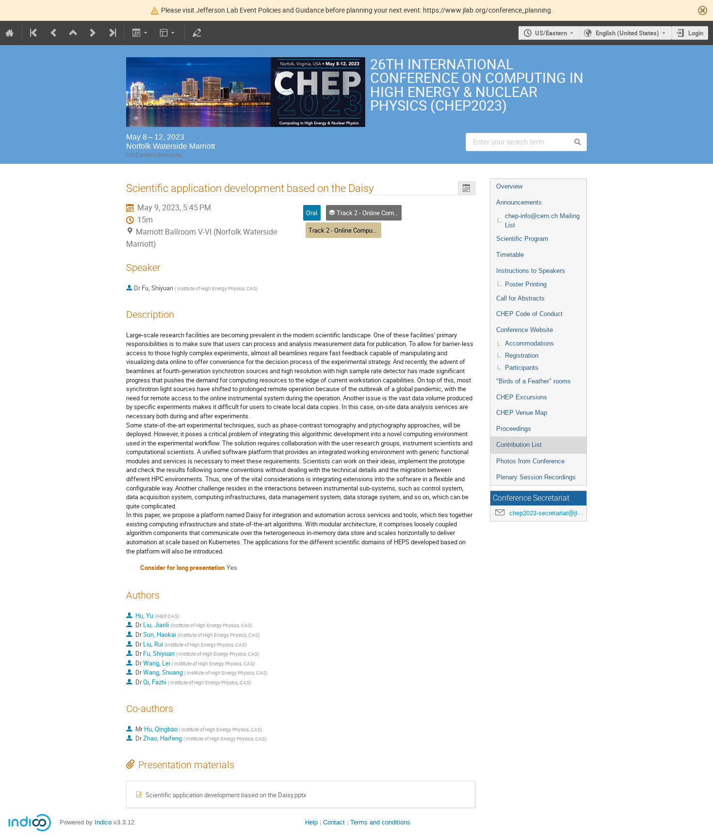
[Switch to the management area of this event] (197, 33)
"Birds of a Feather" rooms (533, 381)
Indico (103, 822)
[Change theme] (168, 33)
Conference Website (524, 329)
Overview (509, 186)
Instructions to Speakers (530, 270)
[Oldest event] (34, 33)
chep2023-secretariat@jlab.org (552, 513)
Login (695, 33)
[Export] (140, 33)
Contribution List (519, 444)
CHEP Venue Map (521, 412)
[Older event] (54, 33)
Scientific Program (522, 238)
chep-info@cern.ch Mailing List (542, 220)
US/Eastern (551, 33)
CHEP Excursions (521, 397)
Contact (334, 822)
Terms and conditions (380, 822)
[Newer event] (92, 33)
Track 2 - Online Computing (345, 230)
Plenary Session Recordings (536, 477)
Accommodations (529, 343)
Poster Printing (526, 284)
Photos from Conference (530, 461)
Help (311, 822)
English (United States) (627, 33)
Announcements (519, 202)
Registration (521, 355)
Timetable (510, 254)
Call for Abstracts (520, 298)
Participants (521, 367)
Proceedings (513, 428)
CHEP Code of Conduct (529, 313)
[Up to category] (73, 33)
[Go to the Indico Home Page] (9, 33)
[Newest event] (111, 33)
